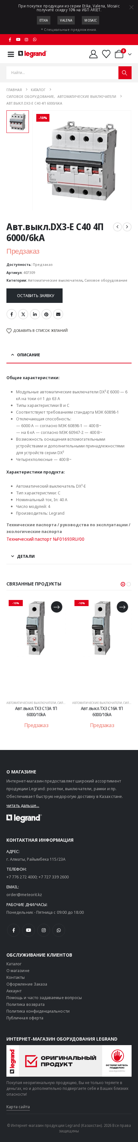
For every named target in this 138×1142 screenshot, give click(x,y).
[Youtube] (18, 39)
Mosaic (90, 20)
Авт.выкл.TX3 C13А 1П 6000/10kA (36, 711)
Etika (43, 20)
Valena (66, 20)
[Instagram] (26, 39)
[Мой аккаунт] (93, 54)
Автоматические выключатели (55, 280)
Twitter (23, 314)
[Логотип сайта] (32, 54)
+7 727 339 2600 (54, 877)
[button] (123, 584)
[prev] (117, 226)
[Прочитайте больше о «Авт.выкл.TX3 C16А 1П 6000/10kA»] (122, 607)
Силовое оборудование (105, 280)
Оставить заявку (35, 295)
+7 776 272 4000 (21, 877)
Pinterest (46, 314)
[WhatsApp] (35, 39)
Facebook (11, 314)
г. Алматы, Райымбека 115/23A (35, 859)
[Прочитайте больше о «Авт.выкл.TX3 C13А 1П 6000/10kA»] (57, 607)
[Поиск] (125, 72)
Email (58, 314)
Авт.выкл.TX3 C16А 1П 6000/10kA (102, 711)
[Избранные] (106, 54)
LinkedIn (35, 314)
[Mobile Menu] (10, 54)
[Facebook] (10, 39)
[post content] (36, 646)
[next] (127, 226)
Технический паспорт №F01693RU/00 (45, 539)
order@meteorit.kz (24, 894)
